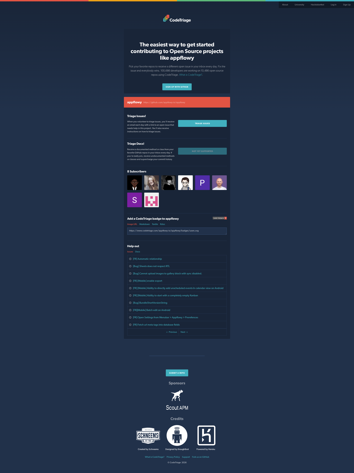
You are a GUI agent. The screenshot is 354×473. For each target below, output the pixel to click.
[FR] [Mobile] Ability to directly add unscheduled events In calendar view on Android (178, 288)
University (299, 4)
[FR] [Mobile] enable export (147, 280)
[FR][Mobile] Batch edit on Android (151, 310)
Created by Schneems (148, 449)
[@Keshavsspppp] (168, 189)
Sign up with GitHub (177, 87)
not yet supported (202, 151)
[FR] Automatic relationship (147, 258)
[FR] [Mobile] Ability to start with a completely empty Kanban (165, 295)
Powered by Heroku (205, 449)
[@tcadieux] (219, 189)
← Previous (171, 332)
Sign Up (347, 4)
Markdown (144, 224)
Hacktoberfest (317, 4)
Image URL (132, 224)
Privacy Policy (173, 457)
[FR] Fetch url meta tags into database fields (156, 324)
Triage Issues (202, 123)
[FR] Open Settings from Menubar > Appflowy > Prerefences (165, 317)
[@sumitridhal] (151, 206)
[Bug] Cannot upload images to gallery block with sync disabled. (167, 273)
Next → (184, 332)
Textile (155, 224)
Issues (130, 251)
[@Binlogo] (185, 189)
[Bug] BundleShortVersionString (150, 302)
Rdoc (162, 224)
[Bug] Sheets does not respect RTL (151, 266)
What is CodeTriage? (190, 74)
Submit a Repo (177, 373)
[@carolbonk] (151, 189)
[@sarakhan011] (134, 206)
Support (186, 457)
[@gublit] (134, 189)
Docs (137, 251)
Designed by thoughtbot (177, 449)
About (285, 4)
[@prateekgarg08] (202, 189)
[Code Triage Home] (177, 18)
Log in (333, 4)
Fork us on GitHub (200, 457)
